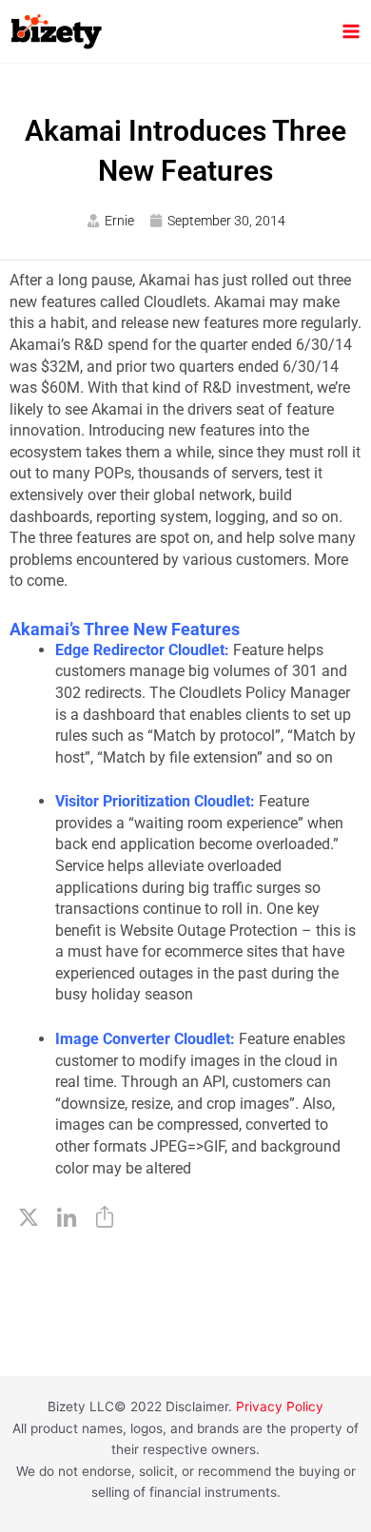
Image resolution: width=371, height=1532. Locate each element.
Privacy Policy (279, 1406)
